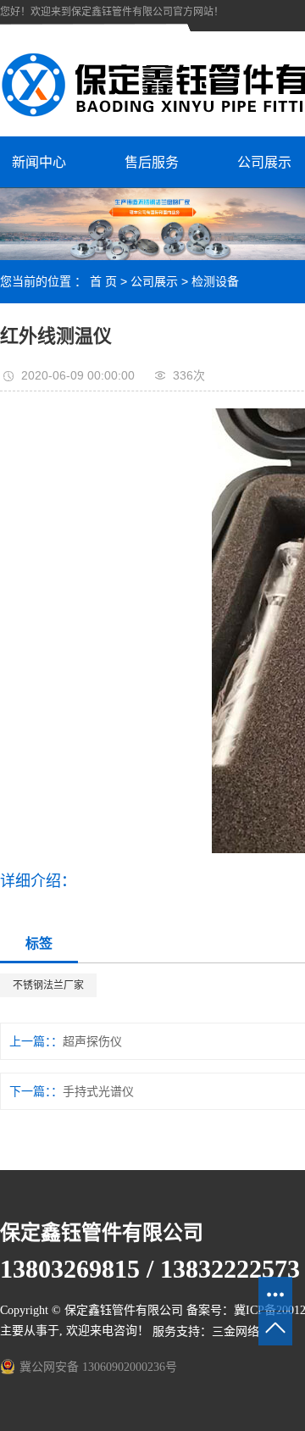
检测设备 (215, 281)
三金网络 (235, 1331)
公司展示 (154, 281)
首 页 (103, 281)
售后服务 (152, 162)
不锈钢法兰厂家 (48, 985)
